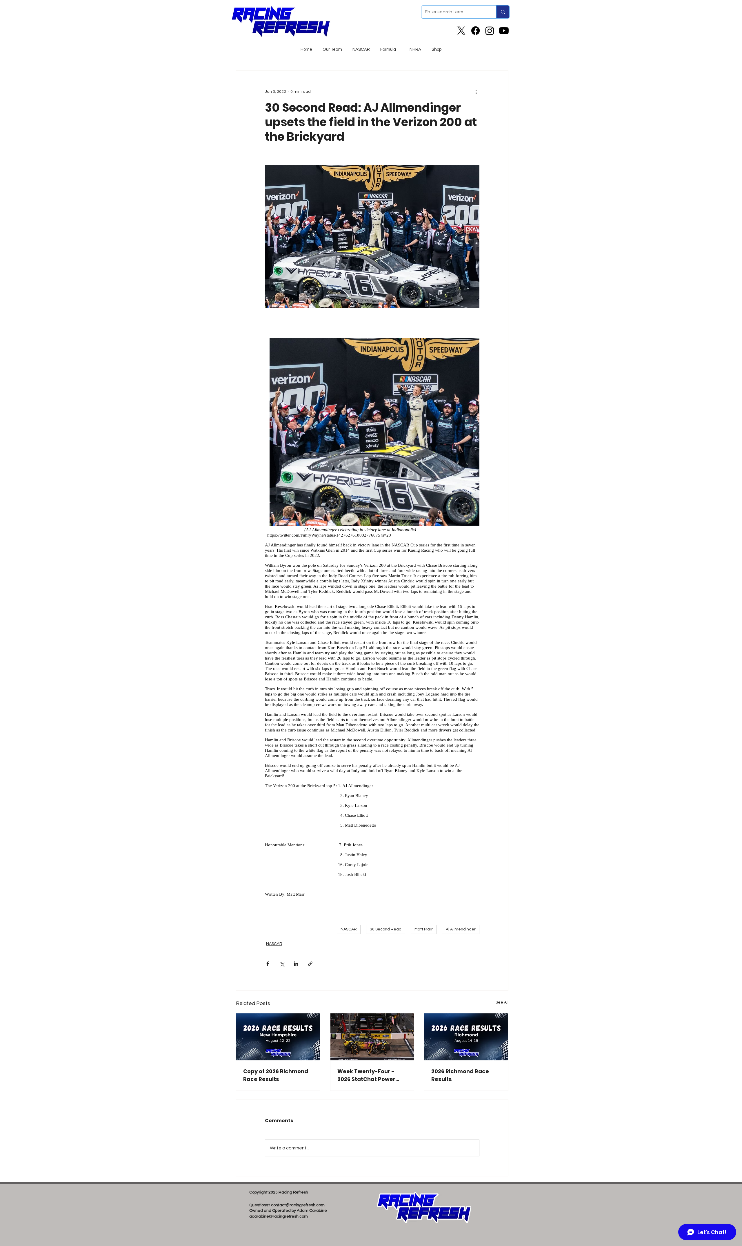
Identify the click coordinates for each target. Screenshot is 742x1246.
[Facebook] (475, 30)
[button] (361, 47)
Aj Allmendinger (461, 929)
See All (502, 1002)
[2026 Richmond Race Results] (466, 1036)
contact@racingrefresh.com (298, 1205)
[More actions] (475, 91)
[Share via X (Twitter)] (282, 963)
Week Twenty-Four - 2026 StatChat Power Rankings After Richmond (366, 1075)
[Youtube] (504, 30)
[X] (461, 30)
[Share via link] (310, 963)
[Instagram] (489, 30)
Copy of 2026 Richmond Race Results (275, 1075)
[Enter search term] (502, 12)
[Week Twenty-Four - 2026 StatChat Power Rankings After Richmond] (372, 1036)
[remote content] (372, 617)
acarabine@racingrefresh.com (278, 1216)
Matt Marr (423, 929)
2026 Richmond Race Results (460, 1075)
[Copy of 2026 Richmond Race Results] (278, 1036)
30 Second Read (385, 929)
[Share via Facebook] (267, 963)
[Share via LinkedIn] (296, 963)
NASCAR (349, 929)
